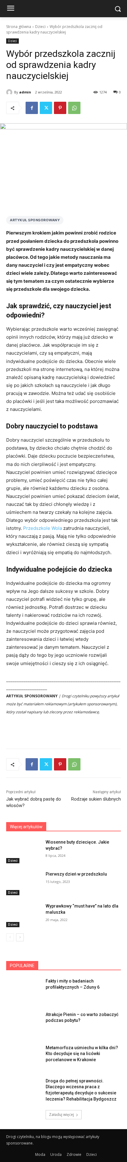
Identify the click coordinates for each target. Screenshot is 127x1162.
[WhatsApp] (74, 108)
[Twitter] (46, 108)
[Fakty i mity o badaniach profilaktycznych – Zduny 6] (23, 990)
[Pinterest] (60, 108)
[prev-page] (10, 937)
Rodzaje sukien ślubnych (96, 799)
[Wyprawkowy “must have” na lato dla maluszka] (23, 915)
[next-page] (20, 937)
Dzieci (40, 26)
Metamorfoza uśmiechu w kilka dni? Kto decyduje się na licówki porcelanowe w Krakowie (82, 1053)
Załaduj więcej (61, 1114)
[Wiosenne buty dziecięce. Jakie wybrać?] (23, 851)
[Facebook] (32, 108)
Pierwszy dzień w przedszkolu (76, 874)
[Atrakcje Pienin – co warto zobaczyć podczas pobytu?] (23, 1024)
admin (25, 92)
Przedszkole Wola (42, 528)
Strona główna (18, 26)
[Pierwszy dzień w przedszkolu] (23, 883)
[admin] (10, 92)
